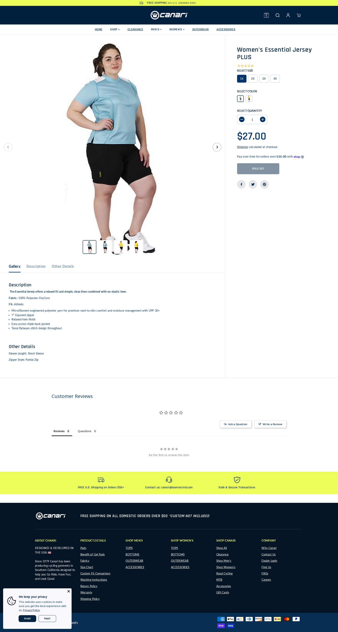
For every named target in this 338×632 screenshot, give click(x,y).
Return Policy (88, 586)
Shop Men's (223, 560)
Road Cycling (224, 573)
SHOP (114, 29)
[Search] (277, 15)
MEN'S (155, 29)
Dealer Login (269, 560)
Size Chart (86, 567)
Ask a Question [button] (237, 424)
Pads (83, 548)
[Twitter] (253, 184)
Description (36, 266)
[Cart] (298, 15)
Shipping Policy (90, 598)
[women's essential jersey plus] (112, 147)
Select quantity (249, 110)
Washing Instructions (93, 579)
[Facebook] (241, 184)
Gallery (14, 266)
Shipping (242, 147)
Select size (245, 70)
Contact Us (269, 554)
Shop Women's (226, 567)
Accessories (223, 586)
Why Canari (269, 548)
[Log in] (288, 15)
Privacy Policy (31, 610)
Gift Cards (222, 592)
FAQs (265, 573)
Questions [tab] (84, 431)
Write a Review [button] (272, 424)
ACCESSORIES (226, 29)
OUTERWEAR (200, 29)
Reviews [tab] (59, 431)
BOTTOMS (132, 554)
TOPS (129, 548)
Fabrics (84, 560)
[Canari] (169, 15)
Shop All (221, 548)
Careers (266, 579)
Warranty (86, 592)
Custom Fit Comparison (95, 573)
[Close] (69, 591)
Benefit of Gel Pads (92, 554)
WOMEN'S (176, 29)
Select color (247, 91)
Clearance (222, 554)
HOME (98, 29)
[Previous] (8, 147)
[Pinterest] (264, 184)
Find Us (266, 567)
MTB (219, 579)
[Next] (217, 147)
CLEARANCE (135, 29)
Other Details (63, 266)
